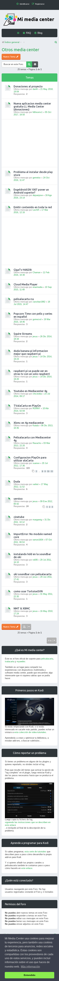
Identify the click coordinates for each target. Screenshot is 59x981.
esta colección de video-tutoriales (30, 732)
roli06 (35, 560)
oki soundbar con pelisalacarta (32, 574)
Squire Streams (23, 333)
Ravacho (37, 443)
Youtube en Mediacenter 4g (30, 391)
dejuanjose (38, 195)
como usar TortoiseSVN (28, 591)
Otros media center (20, 49)
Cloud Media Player (25, 284)
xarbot (36, 484)
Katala (36, 425)
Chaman (36, 272)
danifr (35, 89)
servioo (18, 498)
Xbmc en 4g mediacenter (29, 422)
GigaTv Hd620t (23, 269)
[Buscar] (29, 64)
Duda (17, 481)
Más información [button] (30, 966)
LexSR (36, 210)
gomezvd (37, 319)
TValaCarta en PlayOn (27, 405)
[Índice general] (29, 20)
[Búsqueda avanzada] (35, 64)
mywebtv (21, 661)
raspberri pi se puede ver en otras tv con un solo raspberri (32, 372)
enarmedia (37, 287)
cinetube (19, 516)
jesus (35, 336)
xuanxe (36, 463)
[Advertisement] (29, 143)
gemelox (37, 177)
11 (52, 471)
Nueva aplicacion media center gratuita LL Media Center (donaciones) (32, 106)
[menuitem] (22, 4)
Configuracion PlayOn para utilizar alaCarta (30, 459)
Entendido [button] (29, 975)
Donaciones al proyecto (28, 86)
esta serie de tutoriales (35, 851)
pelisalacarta (47, 658)
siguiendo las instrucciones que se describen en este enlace (27, 823)
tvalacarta (9, 661)
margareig (37, 519)
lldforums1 (37, 112)
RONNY (36, 408)
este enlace (26, 868)
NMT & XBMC (22, 608)
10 (48, 471)
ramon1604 (38, 539)
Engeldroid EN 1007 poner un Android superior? (31, 191)
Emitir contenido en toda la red (33, 207)
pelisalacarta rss (24, 299)
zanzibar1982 (39, 302)
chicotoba (37, 393)
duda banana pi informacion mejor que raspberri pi (31, 352)
